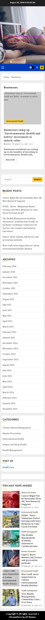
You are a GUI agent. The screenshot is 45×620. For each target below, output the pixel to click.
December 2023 (9, 408)
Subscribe (42, 67)
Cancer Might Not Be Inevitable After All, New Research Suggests (22, 199)
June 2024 (7, 376)
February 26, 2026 (31, 508)
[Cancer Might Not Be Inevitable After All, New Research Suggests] (11, 499)
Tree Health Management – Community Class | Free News (31, 598)
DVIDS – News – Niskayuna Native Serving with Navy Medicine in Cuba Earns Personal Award (20, 209)
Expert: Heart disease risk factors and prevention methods (20, 238)
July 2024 (6, 370)
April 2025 (7, 321)
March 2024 (8, 392)
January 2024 (8, 403)
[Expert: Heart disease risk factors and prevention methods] (11, 558)
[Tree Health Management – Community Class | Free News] (11, 597)
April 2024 (7, 386)
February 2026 (9, 266)
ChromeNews (15, 617)
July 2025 (6, 304)
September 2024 (10, 359)
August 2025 (8, 299)
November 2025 (10, 282)
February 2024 (9, 397)
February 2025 (9, 332)
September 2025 (10, 293)
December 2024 (9, 343)
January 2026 (8, 271)
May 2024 (7, 381)
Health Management (12, 450)
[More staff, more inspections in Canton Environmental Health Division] (11, 577)
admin (8, 144)
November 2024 (10, 348)
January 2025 (8, 337)
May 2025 (7, 315)
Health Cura (8, 467)
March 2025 (8, 326)
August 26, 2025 (21, 144)
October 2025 (8, 288)
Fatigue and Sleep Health (14, 444)
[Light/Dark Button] (31, 67)
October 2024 (8, 354)
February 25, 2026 (31, 566)
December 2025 (9, 277)
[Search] (37, 67)
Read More (10, 160)
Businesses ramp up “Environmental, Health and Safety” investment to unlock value (22, 135)
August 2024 (8, 365)
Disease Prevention (11, 433)
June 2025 (7, 310)
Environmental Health (15, 121)
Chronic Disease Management (16, 427)
